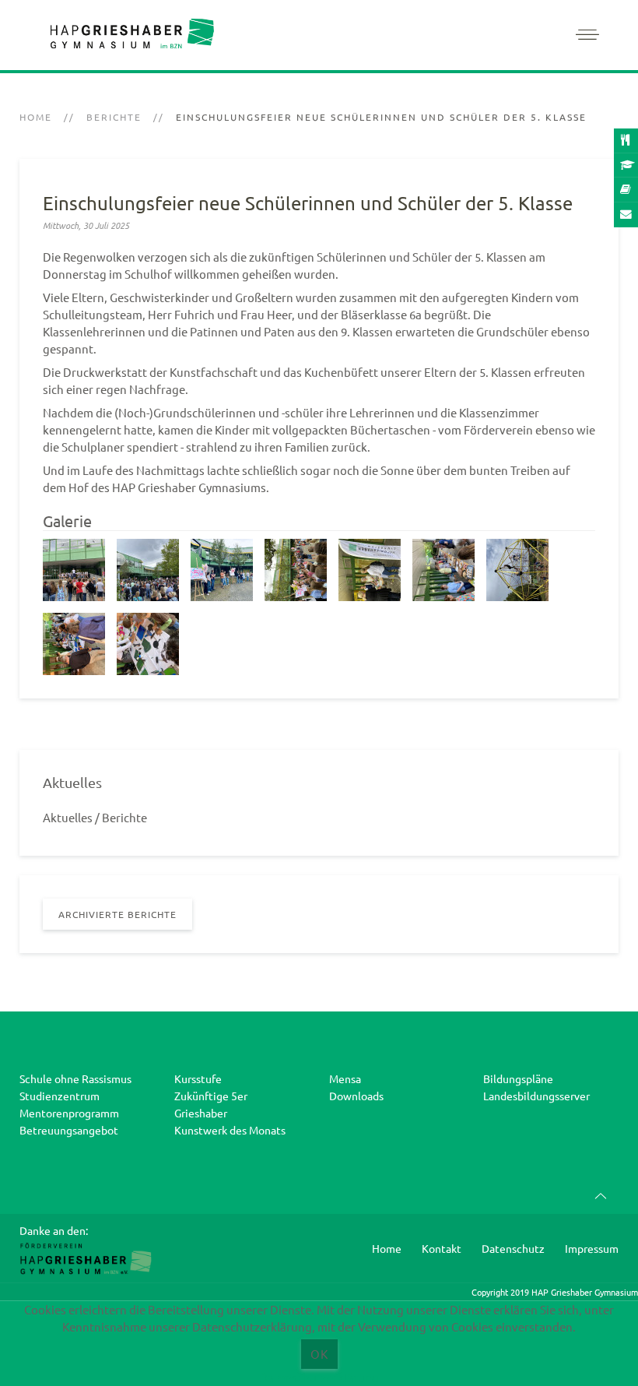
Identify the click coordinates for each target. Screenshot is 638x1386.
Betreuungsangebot (68, 1130)
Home (35, 117)
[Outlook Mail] (626, 214)
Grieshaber (200, 1113)
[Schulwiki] (626, 190)
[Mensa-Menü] (626, 140)
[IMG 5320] (296, 570)
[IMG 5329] (443, 570)
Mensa (345, 1078)
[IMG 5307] (74, 570)
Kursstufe (198, 1078)
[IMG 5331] (517, 570)
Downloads (356, 1096)
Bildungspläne (518, 1078)
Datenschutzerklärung (319, 1377)
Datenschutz (513, 1248)
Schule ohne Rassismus (75, 1078)
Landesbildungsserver (536, 1096)
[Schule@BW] (626, 165)
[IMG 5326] (369, 570)
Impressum (592, 1248)
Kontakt (441, 1248)
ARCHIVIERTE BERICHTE (117, 914)
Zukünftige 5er (210, 1096)
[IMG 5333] (74, 644)
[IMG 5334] (148, 644)
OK (319, 1353)
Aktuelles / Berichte (95, 817)
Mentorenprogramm (69, 1113)
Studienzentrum (59, 1096)
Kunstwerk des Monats (230, 1130)
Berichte (114, 117)
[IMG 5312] (148, 570)
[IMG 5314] (222, 570)
